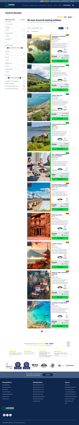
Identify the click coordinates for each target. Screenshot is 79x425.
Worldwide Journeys (65, 52)
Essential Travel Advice (70, 398)
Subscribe (47, 374)
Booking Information (6, 387)
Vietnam (58, 39)
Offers (55, 5)
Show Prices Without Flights (11, 88)
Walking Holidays (34, 5)
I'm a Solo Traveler (34, 31)
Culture (66, 317)
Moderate (60, 81)
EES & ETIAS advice (69, 401)
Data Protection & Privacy (19, 422)
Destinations (26, 5)
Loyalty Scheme (5, 396)
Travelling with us (36, 401)
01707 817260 (66, 5)
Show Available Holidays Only (11, 86)
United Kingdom (56, 68)
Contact (72, 1)
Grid (65, 28)
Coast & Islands (65, 140)
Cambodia (55, 39)
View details (60, 61)
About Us (60, 5)
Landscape (66, 170)
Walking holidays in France (38, 389)
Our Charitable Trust (69, 389)
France (54, 187)
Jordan (54, 216)
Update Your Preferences (70, 394)
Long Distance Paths (65, 81)
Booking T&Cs (5, 389)
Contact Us (67, 385)
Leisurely (60, 52)
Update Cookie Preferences (71, 396)
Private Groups (5, 398)
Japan (54, 245)
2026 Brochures (64, 1)
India (53, 275)
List (60, 28)
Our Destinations (5, 385)
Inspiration (50, 5)
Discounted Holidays (9, 83)
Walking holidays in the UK (38, 385)
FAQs (66, 403)
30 (23, 47)
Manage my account (55, 1)
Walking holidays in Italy (38, 394)
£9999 (22, 77)
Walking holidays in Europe (38, 387)
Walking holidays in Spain (38, 398)
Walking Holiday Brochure (70, 387)
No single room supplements (11, 81)
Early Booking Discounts (7, 394)
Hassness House (42, 5)
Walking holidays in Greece (38, 391)
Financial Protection (6, 391)
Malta (54, 304)
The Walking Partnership (70, 391)
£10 (7, 77)
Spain (57, 187)
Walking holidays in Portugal (39, 396)
